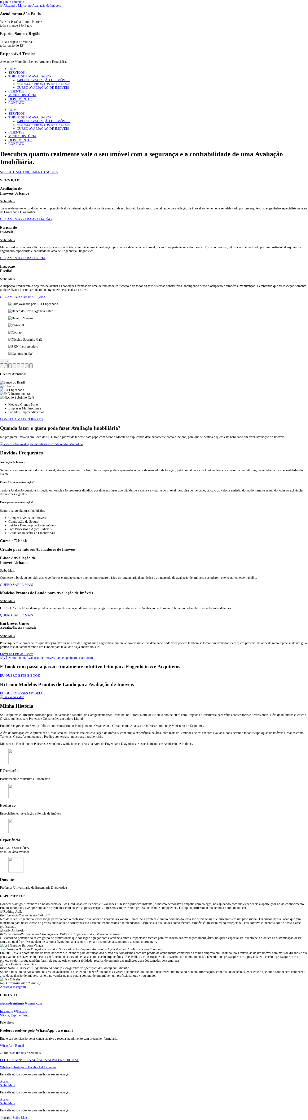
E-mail (19, 1045)
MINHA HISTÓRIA (22, 95)
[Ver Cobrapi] (18, 365)
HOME (13, 69)
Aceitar (6, 1117)
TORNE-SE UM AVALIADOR (30, 76)
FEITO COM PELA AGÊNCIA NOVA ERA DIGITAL (39, 1060)
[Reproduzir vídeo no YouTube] (41, 444)
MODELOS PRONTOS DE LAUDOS (43, 84)
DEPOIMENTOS (20, 99)
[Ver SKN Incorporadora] (26, 365)
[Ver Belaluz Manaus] (10, 365)
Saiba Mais (7, 201)
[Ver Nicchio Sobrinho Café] (22, 365)
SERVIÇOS (16, 72)
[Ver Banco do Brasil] (6, 365)
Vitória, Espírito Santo (14, 1015)
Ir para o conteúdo (12, 2)
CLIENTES (16, 91)
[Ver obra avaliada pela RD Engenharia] (1, 365)
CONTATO (16, 102)
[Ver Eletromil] (14, 365)
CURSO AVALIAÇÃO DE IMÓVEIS (43, 87)
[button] (154, 201)
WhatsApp (7, 1045)
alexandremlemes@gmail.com (21, 1003)
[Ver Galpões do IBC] (31, 365)
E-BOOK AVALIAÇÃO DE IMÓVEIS (43, 80)
